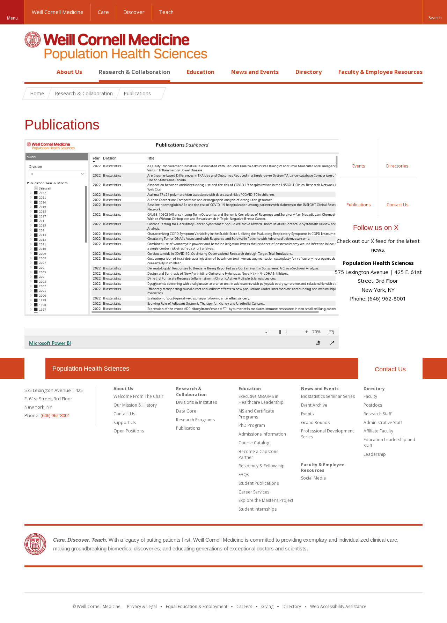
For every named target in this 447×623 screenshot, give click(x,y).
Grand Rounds (315, 422)
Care (103, 11)
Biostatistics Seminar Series (328, 396)
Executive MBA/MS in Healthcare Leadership (261, 399)
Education (200, 72)
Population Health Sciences (90, 368)
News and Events (255, 72)
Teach (166, 11)
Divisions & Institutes (196, 402)
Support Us (124, 422)
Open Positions (128, 431)
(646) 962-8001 (55, 415)
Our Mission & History (135, 405)
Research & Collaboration (134, 72)
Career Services (254, 492)
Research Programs (195, 420)
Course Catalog (254, 443)
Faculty (370, 396)
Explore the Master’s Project (266, 500)
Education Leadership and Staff (389, 442)
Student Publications (259, 483)
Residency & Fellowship (262, 466)
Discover (134, 11)
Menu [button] (12, 18)
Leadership (375, 454)
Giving (267, 606)
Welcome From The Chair (138, 396)
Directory (308, 72)
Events (307, 414)
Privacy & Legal (142, 606)
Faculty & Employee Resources (380, 72)
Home (32, 72)
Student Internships (258, 509)
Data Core (186, 411)
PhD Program (252, 425)
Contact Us (390, 369)
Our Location (34, 368)
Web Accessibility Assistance (338, 606)
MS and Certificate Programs (256, 414)
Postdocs (373, 405)
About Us (69, 72)
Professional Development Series (327, 434)
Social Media (313, 478)
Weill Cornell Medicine (57, 11)
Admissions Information (262, 434)
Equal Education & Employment (196, 606)
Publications (188, 428)
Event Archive (314, 405)
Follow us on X (375, 227)
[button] (435, 12)
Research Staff (377, 414)
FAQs (244, 474)
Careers (244, 606)
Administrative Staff (383, 422)
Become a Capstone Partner (259, 454)
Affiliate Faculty (378, 431)
